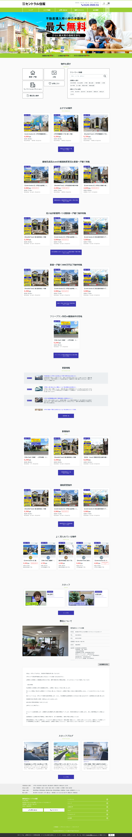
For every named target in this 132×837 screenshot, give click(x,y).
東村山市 (102, 91)
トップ (31, 10)
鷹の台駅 (91, 83)
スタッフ (70, 803)
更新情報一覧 (66, 415)
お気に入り (56, 83)
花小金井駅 (80, 83)
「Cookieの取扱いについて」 (91, 835)
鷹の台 (48, 792)
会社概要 (95, 10)
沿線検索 (37, 72)
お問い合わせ (63, 10)
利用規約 (56, 826)
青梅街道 (75, 792)
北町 (43, 788)
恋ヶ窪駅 (78, 85)
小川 (57, 792)
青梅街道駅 (91, 85)
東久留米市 (89, 91)
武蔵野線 (63, 790)
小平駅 (85, 83)
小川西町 (62, 788)
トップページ (71, 799)
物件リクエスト (79, 10)
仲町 (34, 788)
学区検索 (37, 76)
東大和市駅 (73, 83)
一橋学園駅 (97, 83)
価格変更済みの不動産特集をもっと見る (66, 524)
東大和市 (77, 91)
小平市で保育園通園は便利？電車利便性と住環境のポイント (58, 398)
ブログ (69, 810)
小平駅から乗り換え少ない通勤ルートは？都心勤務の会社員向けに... (60, 387)
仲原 (67, 788)
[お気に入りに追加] (46, 116)
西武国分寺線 (49, 790)
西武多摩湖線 (56, 790)
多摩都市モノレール (75, 790)
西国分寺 (70, 792)
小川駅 (103, 83)
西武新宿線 (42, 790)
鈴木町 (70, 788)
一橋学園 (53, 792)
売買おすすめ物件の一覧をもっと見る (66, 149)
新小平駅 (73, 85)
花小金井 (40, 792)
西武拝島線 (36, 790)
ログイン (104, 4)
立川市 (72, 94)
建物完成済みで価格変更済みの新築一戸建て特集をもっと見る (66, 201)
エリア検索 (46, 10)
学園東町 (38, 788)
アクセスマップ (71, 814)
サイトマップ (76, 826)
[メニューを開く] (107, 9)
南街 (50, 788)
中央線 (67, 790)
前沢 (53, 788)
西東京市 (96, 91)
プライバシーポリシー (66, 826)
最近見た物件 (34, 95)
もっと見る (66, 612)
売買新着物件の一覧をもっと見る (66, 472)
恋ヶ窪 (61, 792)
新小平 (65, 792)
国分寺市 (83, 91)
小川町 (46, 788)
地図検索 (28, 76)
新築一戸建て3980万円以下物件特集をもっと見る (66, 304)
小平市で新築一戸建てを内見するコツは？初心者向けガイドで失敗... (60, 409)
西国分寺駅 (84, 85)
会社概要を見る (103, 664)
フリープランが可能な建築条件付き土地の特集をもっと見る (66, 355)
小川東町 (57, 788)
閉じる (111, 835)
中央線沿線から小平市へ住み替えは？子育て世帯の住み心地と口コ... (60, 376)
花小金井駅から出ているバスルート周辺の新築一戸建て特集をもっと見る (66, 252)
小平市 (72, 91)
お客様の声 (70, 807)
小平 (45, 792)
